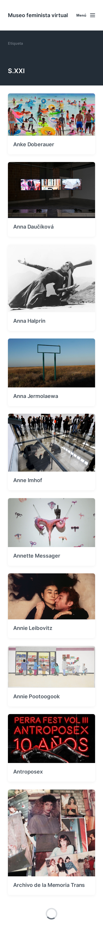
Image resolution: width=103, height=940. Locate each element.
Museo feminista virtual (38, 15)
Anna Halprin (29, 321)
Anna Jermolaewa (35, 396)
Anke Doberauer (33, 144)
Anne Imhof (27, 480)
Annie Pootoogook (36, 696)
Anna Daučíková (33, 227)
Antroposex (28, 772)
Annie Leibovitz (32, 628)
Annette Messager (36, 556)
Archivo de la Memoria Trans (49, 885)
